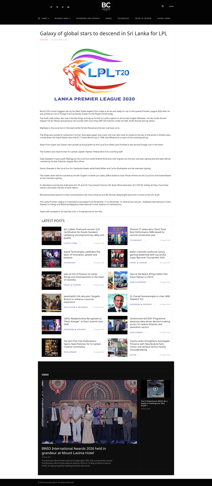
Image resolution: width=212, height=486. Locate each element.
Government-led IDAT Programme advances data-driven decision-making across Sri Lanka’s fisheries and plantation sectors (150, 323)
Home (44, 18)
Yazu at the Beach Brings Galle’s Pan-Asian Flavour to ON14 (149, 275)
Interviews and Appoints (88, 18)
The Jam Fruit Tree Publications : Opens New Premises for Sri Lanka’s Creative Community (82, 343)
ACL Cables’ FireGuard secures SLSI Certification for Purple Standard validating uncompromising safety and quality (84, 233)
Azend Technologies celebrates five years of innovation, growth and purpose (82, 254)
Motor (133, 355)
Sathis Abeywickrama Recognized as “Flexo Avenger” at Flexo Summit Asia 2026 (83, 321)
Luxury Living (163, 18)
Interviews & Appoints (141, 304)
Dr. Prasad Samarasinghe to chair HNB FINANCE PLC (150, 298)
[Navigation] (39, 18)
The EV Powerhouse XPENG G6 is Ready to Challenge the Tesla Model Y (154, 403)
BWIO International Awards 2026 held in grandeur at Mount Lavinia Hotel (74, 450)
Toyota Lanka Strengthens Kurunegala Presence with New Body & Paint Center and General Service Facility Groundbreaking (150, 345)
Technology (123, 18)
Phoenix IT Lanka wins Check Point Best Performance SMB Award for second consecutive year (148, 232)
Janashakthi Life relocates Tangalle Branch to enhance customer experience (82, 299)
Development (136, 332)
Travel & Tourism (143, 18)
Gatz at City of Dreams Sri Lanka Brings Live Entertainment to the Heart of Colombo (84, 276)
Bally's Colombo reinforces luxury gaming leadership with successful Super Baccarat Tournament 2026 (148, 254)
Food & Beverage (138, 282)
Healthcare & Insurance (76, 307)
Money (109, 18)
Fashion (44, 40)
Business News (62, 18)
